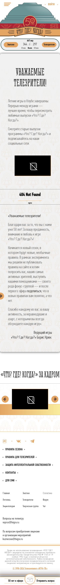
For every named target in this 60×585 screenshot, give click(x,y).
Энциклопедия (9, 506)
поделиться (34, 291)
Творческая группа (30, 506)
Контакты (10, 472)
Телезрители (28, 500)
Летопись (6, 500)
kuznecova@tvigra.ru (13, 539)
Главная (6, 493)
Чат (44, 506)
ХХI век (36, 48)
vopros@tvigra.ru (11, 522)
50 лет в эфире (15, 581)
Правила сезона (14, 449)
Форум (45, 500)
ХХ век (23, 48)
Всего (30, 48)
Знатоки (26, 493)
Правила (19, 457)
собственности (28, 465)
